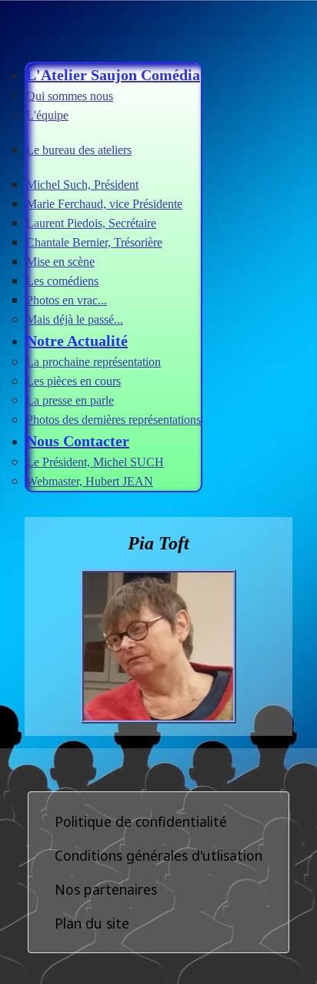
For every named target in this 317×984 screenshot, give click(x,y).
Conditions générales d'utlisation (158, 855)
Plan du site (92, 923)
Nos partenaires (106, 889)
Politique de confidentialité (141, 821)
